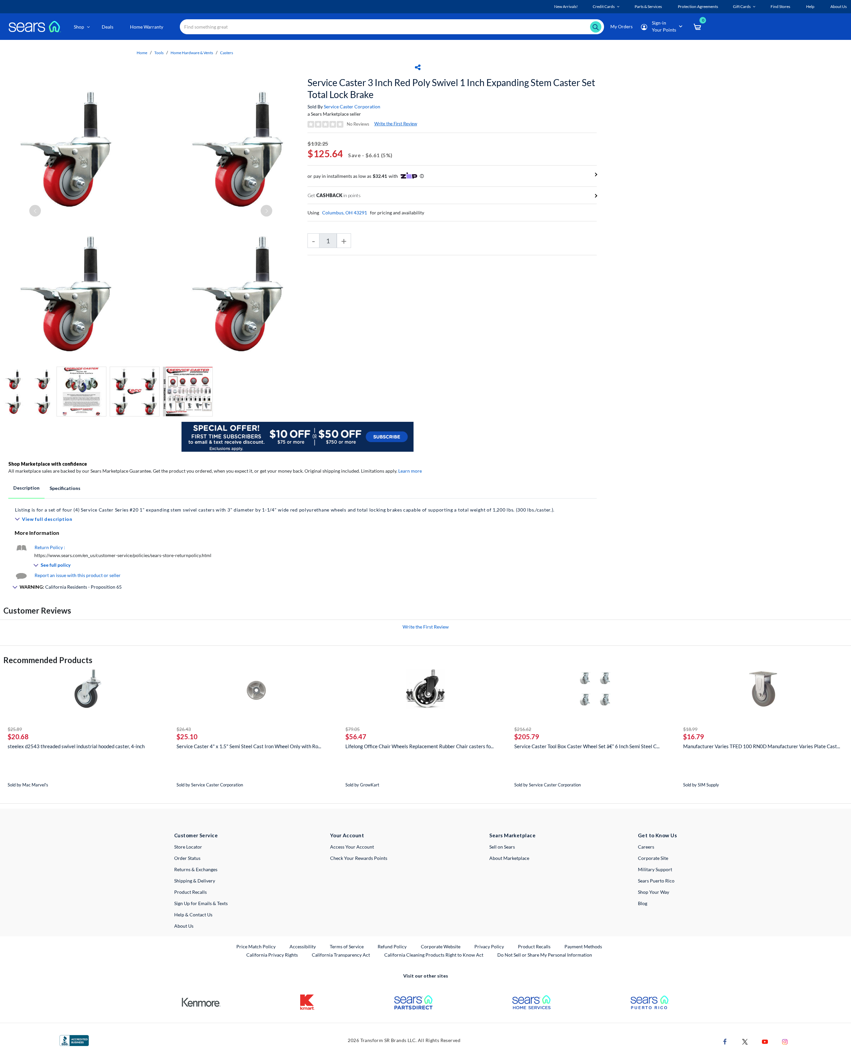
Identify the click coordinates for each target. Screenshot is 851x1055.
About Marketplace (509, 858)
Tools (159, 52)
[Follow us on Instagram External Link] (784, 1041)
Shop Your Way (653, 892)
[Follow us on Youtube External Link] (765, 1041)
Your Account (347, 835)
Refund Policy (392, 946)
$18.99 (690, 729)
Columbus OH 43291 (344, 212)
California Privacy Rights (272, 955)
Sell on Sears (502, 847)
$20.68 (18, 737)
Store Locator (188, 847)
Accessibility (303, 946)
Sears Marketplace (512, 835)
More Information (37, 532)
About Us (183, 926)
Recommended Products (47, 660)
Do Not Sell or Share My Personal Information (544, 955)
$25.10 (187, 737)
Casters (226, 52)
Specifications (65, 488)
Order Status (187, 858)
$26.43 (184, 729)
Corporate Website (441, 946)
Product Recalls (190, 892)
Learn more (410, 471)
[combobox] (392, 26)
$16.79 (693, 737)
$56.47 (355, 737)
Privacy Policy (489, 946)
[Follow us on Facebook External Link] (725, 1041)
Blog (642, 903)
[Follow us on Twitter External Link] (745, 1041)
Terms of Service (347, 946)
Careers (646, 847)
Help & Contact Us (193, 914)
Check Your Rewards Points (358, 858)
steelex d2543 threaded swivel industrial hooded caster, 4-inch (76, 746)
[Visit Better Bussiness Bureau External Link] (74, 1040)
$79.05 (352, 729)
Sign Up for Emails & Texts (201, 903)
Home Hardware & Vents (192, 52)
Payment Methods (583, 946)
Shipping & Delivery (194, 880)
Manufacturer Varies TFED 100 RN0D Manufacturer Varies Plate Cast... (761, 746)
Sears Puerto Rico (656, 880)
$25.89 (15, 729)
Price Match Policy (256, 946)
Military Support (655, 869)
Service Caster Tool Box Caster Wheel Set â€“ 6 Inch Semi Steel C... (587, 746)
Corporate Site (653, 858)
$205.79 (526, 737)
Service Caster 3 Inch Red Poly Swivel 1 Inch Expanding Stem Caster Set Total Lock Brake (451, 88)
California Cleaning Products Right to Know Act (433, 955)
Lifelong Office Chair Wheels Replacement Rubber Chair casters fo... (419, 746)
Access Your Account (352, 847)
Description (26, 488)
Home (142, 52)
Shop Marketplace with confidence (47, 464)
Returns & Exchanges (195, 869)
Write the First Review (395, 123)
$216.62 (522, 729)
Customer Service (196, 835)
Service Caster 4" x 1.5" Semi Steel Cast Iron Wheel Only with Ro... (249, 746)
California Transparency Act (341, 955)
